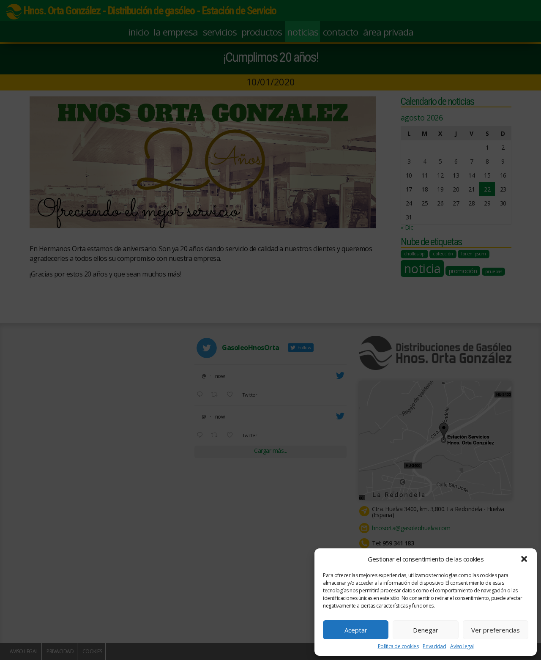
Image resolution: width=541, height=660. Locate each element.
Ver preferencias (495, 630)
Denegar (425, 630)
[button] (524, 559)
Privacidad (434, 646)
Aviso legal (462, 646)
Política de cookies (398, 646)
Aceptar (355, 630)
